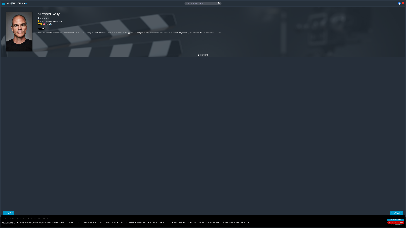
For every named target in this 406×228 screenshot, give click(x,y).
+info (249, 222)
